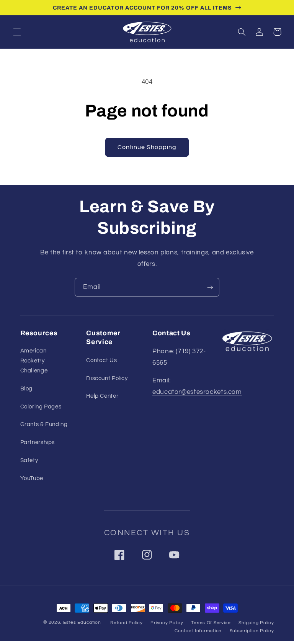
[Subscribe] (210, 287)
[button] (17, 32)
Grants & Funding (44, 424)
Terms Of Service (211, 623)
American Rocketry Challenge (34, 361)
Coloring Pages (41, 407)
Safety (29, 460)
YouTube (31, 478)
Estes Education (82, 622)
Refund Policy (126, 623)
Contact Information (198, 631)
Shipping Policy (256, 623)
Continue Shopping (147, 147)
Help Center (102, 396)
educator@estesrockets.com (197, 392)
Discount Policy (106, 378)
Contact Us (101, 360)
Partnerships (37, 442)
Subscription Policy (252, 631)
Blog (26, 389)
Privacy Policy (166, 623)
